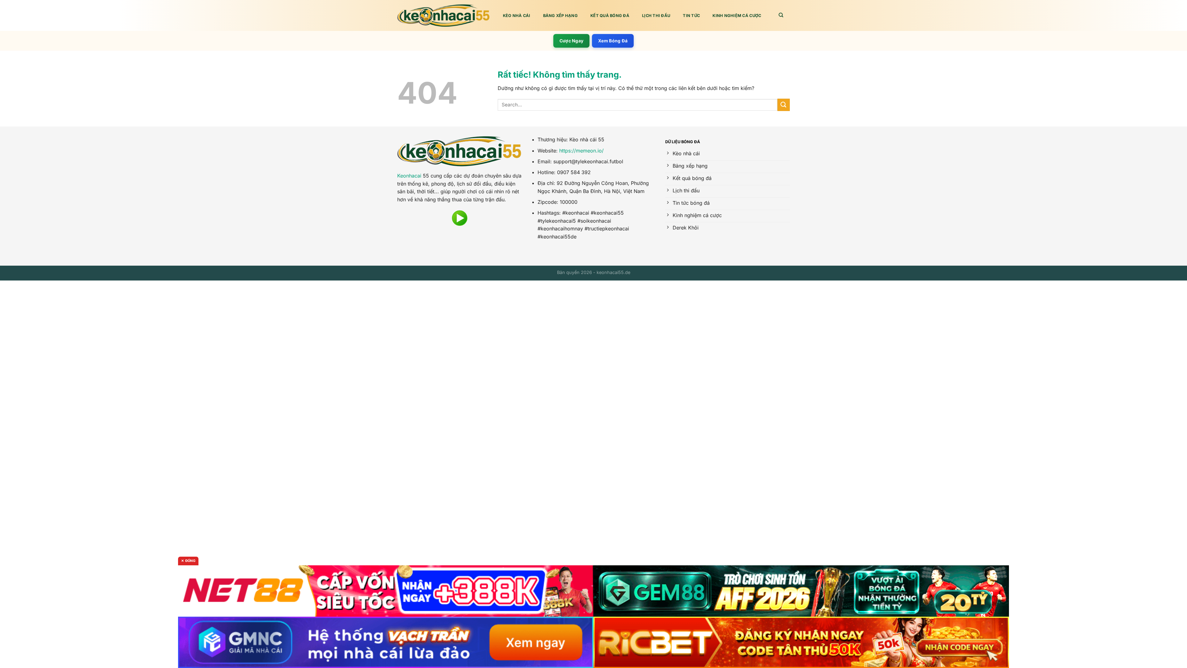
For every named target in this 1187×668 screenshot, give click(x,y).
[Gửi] (783, 105)
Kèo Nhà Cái (516, 15)
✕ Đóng (188, 561)
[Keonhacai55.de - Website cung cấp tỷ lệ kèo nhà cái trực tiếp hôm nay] (443, 15)
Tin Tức (691, 15)
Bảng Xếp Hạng (560, 15)
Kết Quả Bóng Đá (609, 15)
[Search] (781, 15)
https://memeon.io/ (581, 151)
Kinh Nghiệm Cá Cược (737, 15)
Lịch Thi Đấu (656, 15)
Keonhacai (409, 176)
